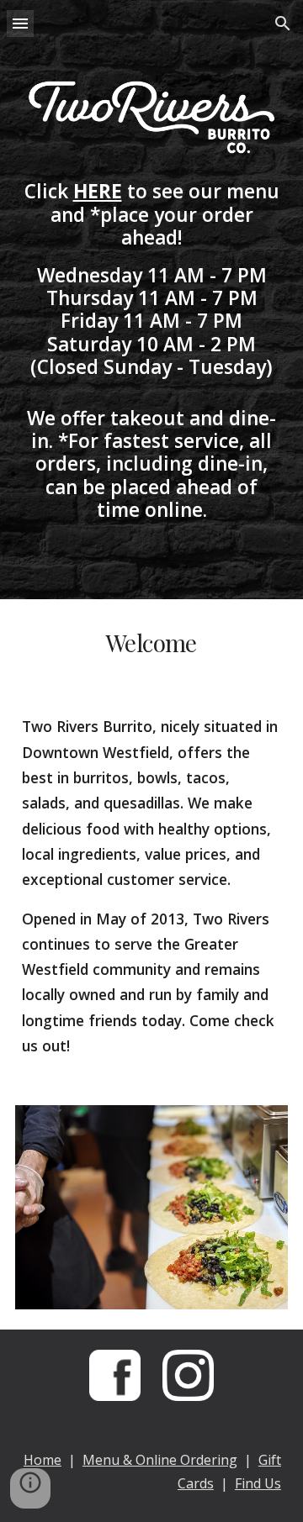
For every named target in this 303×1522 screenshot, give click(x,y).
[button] (20, 23)
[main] (151, 350)
